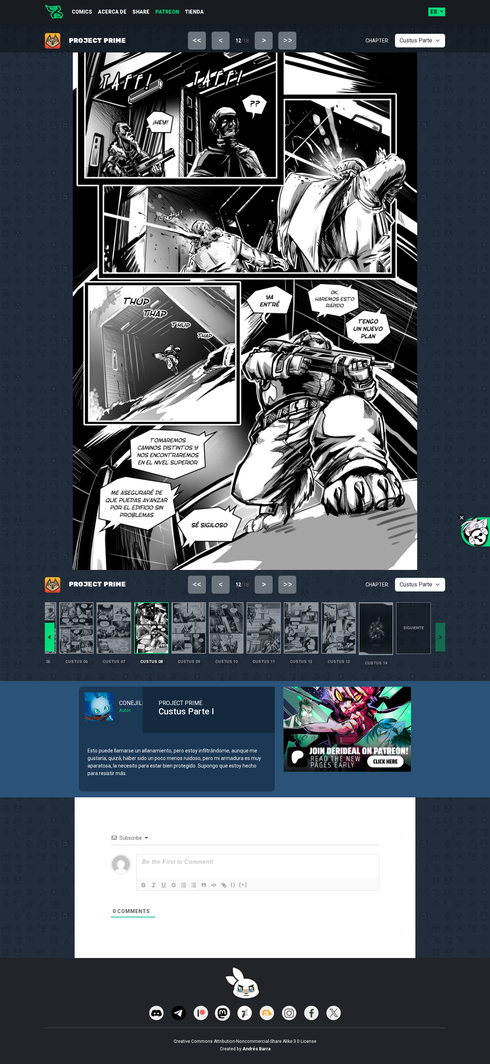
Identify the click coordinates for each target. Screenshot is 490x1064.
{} (233, 884)
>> (287, 40)
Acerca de (112, 12)
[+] (243, 884)
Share (141, 12)
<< (197, 40)
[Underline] (164, 885)
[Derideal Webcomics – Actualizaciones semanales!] (54, 12)
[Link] (224, 885)
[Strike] (174, 885)
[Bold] (143, 885)
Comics (82, 12)
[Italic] (154, 885)
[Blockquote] (204, 885)
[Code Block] (214, 885)
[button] (50, 637)
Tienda (194, 12)
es (434, 12)
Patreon (167, 12)
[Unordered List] (194, 885)
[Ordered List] (184, 885)
